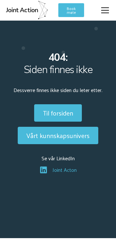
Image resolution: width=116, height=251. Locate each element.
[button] (103, 10)
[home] (27, 10)
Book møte (71, 10)
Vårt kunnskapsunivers (58, 135)
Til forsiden (58, 113)
